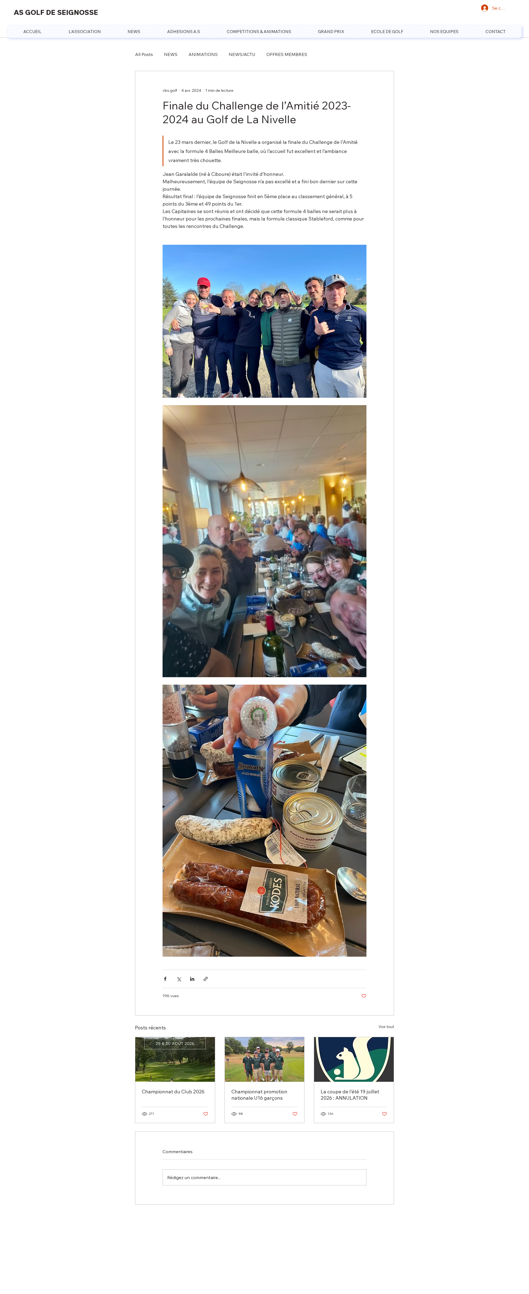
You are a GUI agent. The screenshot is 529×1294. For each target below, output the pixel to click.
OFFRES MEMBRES (286, 54)
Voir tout (386, 1026)
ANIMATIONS (203, 54)
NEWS (170, 54)
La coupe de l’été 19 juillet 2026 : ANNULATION (350, 1094)
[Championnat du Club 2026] (175, 1059)
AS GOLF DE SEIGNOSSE (56, 12)
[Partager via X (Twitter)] (178, 978)
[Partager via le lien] (205, 978)
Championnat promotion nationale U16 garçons (259, 1094)
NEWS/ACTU (242, 54)
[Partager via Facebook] (165, 978)
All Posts (144, 54)
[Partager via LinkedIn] (192, 978)
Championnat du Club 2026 (173, 1091)
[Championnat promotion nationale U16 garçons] (264, 1059)
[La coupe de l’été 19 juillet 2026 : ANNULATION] (354, 1059)
